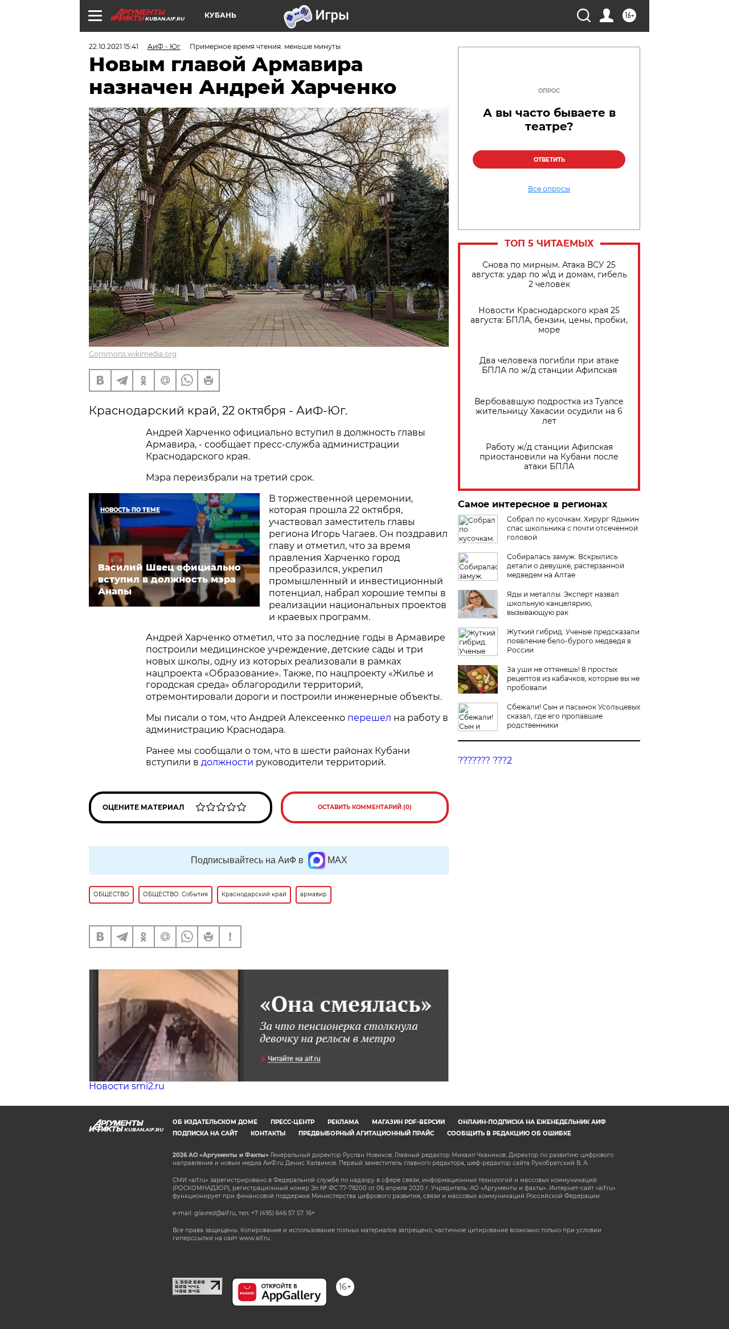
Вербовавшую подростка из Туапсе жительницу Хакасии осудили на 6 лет (549, 411)
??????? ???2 (485, 760)
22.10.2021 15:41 (113, 46)
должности (228, 762)
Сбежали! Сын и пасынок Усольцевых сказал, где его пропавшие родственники (573, 716)
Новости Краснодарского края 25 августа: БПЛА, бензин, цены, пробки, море (549, 320)
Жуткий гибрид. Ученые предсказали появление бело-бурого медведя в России (573, 640)
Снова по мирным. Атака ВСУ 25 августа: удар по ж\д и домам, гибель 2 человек (549, 274)
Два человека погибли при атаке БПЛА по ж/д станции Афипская (549, 365)
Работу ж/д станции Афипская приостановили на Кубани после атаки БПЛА (549, 456)
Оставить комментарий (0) (365, 807)
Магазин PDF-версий (408, 1122)
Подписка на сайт (205, 1133)
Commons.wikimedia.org (133, 354)
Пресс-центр (292, 1122)
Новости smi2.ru (127, 1086)
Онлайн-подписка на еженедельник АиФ (532, 1122)
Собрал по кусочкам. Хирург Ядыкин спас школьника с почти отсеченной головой (573, 528)
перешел (370, 717)
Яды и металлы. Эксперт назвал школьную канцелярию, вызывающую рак (563, 603)
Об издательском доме (215, 1122)
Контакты (268, 1133)
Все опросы (549, 189)
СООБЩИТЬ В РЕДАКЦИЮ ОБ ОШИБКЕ (509, 1133)
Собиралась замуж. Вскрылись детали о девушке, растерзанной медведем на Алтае (565, 565)
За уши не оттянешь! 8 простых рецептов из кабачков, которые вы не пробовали (573, 678)
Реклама (343, 1122)
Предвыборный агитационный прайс (366, 1133)
